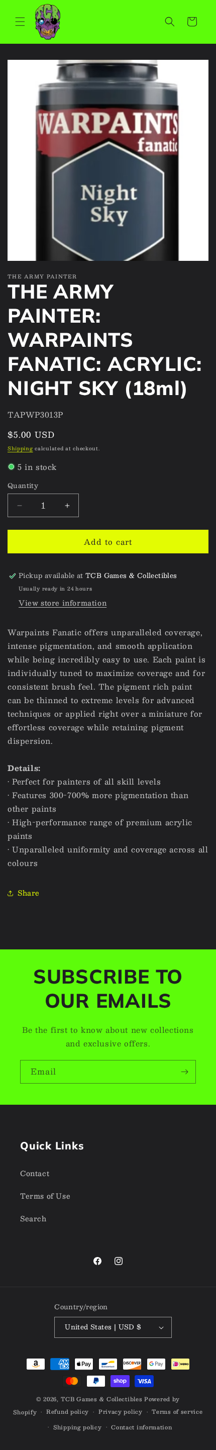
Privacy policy (120, 1411)
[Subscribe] (184, 1072)
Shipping (20, 448)
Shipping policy (77, 1427)
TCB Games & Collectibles (102, 1399)
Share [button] (29, 893)
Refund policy (67, 1411)
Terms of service (177, 1411)
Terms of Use (45, 1196)
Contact (34, 1173)
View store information (62, 603)
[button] (20, 22)
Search (33, 1218)
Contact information (141, 1427)
